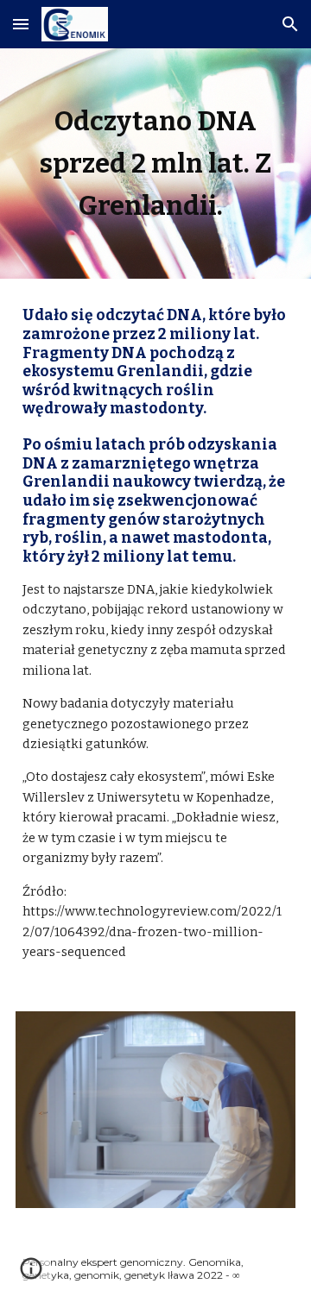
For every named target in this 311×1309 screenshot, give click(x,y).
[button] (20, 23)
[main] (155, 163)
